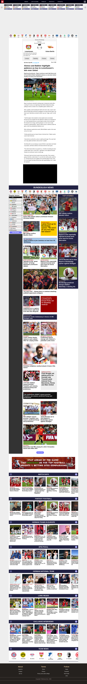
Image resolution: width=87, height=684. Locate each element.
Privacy (43, 671)
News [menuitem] (26, 1)
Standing (35, 58)
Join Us (20, 673)
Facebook (66, 671)
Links (66, 675)
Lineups (27, 58)
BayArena (39, 41)
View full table (15, 232)
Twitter (66, 669)
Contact (20, 671)
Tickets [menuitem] (60, 1)
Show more (40, 452)
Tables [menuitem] (43, 1)
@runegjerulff (35, 62)
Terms (43, 669)
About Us (20, 669)
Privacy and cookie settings (43, 673)
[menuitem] (12, 1)
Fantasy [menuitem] (52, 1)
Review (52, 58)
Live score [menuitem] (34, 1)
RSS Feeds (66, 673)
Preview (44, 58)
